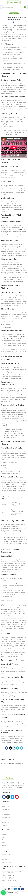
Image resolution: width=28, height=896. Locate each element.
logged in (10, 763)
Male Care (4, 820)
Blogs (3, 842)
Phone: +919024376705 (8, 875)
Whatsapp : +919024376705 (9, 880)
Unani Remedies (6, 814)
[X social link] (10, 748)
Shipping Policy (6, 854)
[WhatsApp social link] (17, 748)
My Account (5, 832)
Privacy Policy (5, 859)
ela (25, 172)
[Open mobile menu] (2, 2)
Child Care (4, 825)
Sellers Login (5, 848)
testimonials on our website (10, 626)
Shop (3, 837)
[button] (3, 892)
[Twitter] (12, 797)
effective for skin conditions (15, 229)
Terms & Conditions (7, 857)
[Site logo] (14, 2)
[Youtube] (17, 797)
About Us (4, 834)
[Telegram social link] (21, 748)
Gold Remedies (6, 809)
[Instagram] (8, 797)
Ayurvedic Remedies (7, 812)
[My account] (26, 2)
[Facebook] (4, 797)
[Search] (25, 7)
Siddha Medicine (6, 817)
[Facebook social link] (6, 748)
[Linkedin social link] (14, 748)
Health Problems (6, 804)
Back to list (14, 753)
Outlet (3, 840)
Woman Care (5, 822)
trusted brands (14, 453)
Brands (4, 845)
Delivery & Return (6, 862)
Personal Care (5, 806)
